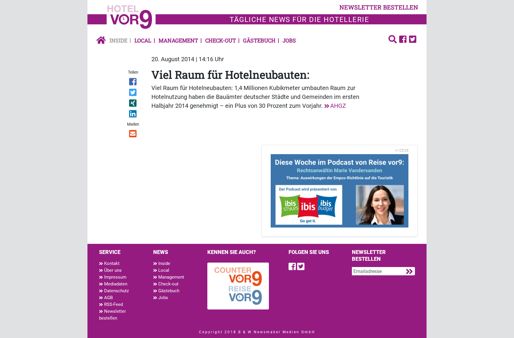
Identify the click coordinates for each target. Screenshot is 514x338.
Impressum (114, 277)
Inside (118, 40)
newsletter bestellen (378, 7)
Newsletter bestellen (112, 315)
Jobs (289, 40)
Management (178, 40)
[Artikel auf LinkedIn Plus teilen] (133, 115)
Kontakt (111, 263)
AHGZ (338, 105)
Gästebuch (259, 40)
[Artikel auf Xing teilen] (133, 104)
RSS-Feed (113, 304)
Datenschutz (116, 290)
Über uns (112, 270)
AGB (108, 297)
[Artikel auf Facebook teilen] (133, 83)
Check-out (220, 40)
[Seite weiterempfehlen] (133, 134)
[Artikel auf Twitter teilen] (133, 93)
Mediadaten (115, 284)
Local (142, 40)
